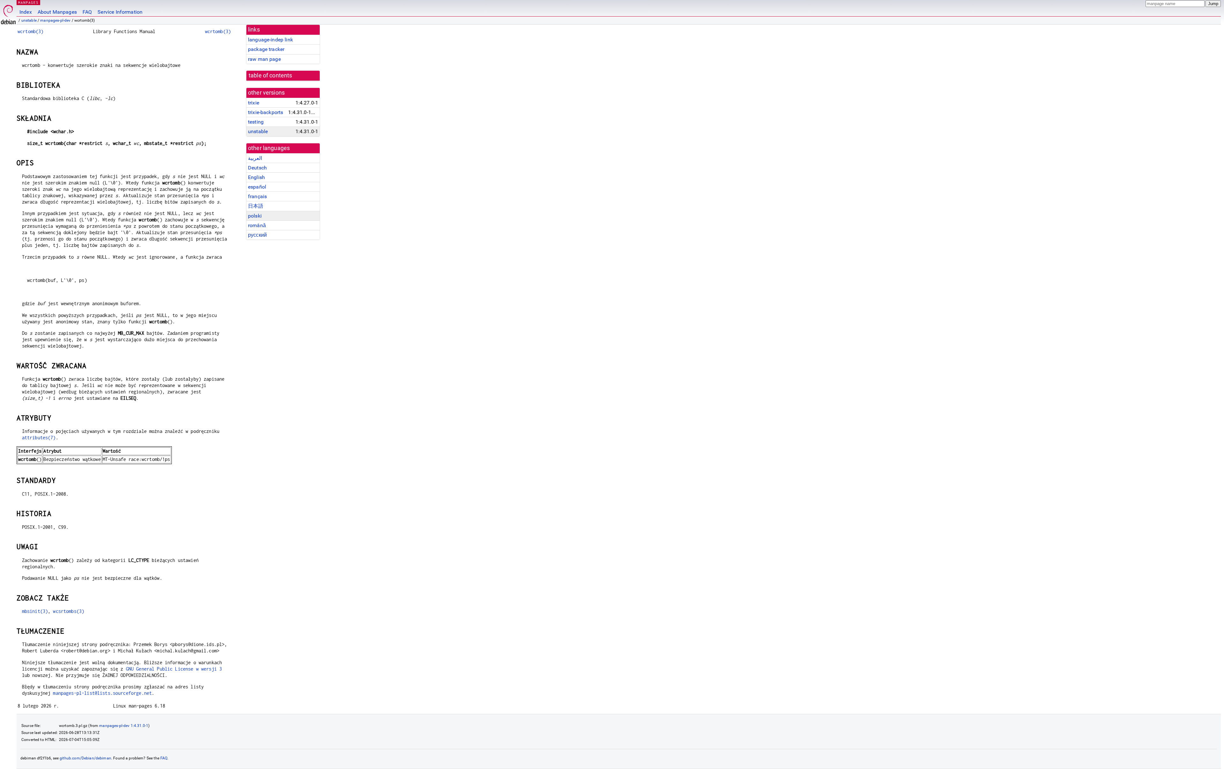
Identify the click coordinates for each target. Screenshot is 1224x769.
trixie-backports (265, 112)
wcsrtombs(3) (68, 611)
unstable (29, 20)
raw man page (264, 59)
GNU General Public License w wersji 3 (174, 669)
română (257, 225)
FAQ (87, 12)
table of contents (270, 75)
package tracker (266, 49)
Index (25, 12)
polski (255, 216)
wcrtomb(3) (31, 31)
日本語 (255, 206)
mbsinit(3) (35, 611)
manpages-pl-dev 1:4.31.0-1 (123, 725)
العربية (255, 158)
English (256, 177)
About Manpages (57, 12)
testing (256, 122)
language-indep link (270, 40)
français (257, 196)
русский (257, 235)
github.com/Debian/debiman (85, 758)
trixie (253, 103)
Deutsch (257, 168)
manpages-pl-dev (55, 20)
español (257, 187)
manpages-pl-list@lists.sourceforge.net (102, 693)
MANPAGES (28, 2)
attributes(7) (39, 437)
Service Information (120, 12)
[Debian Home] (8, 13)
